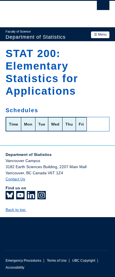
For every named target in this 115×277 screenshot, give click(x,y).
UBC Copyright (83, 261)
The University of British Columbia (42, 11)
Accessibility (15, 267)
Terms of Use (57, 261)
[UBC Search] (103, 7)
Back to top (16, 209)
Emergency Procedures (23, 261)
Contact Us (15, 179)
